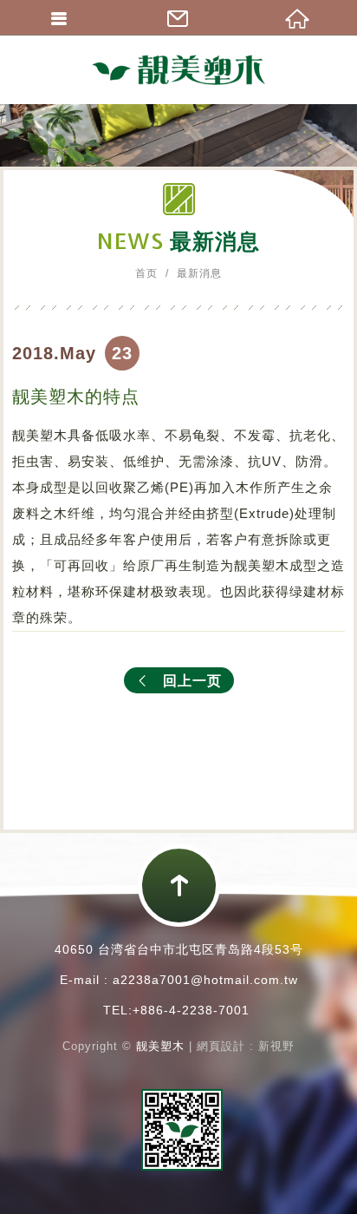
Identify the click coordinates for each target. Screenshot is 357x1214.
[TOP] (179, 885)
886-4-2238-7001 (195, 1010)
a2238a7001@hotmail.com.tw (205, 980)
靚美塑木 (178, 69)
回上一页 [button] (192, 680)
